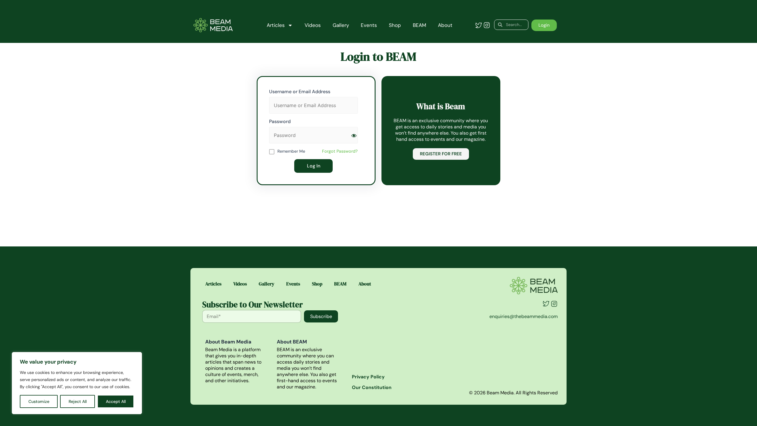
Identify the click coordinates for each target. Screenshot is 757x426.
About (445, 25)
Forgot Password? (340, 151)
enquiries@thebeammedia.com (523, 316)
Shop (395, 25)
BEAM (419, 25)
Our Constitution (372, 387)
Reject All (78, 401)
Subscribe (321, 316)
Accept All (116, 401)
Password (280, 121)
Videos (313, 25)
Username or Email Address (299, 91)
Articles (276, 25)
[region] (77, 383)
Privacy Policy (368, 377)
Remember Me (291, 151)
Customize (38, 401)
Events (369, 25)
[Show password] (354, 135)
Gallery (341, 25)
